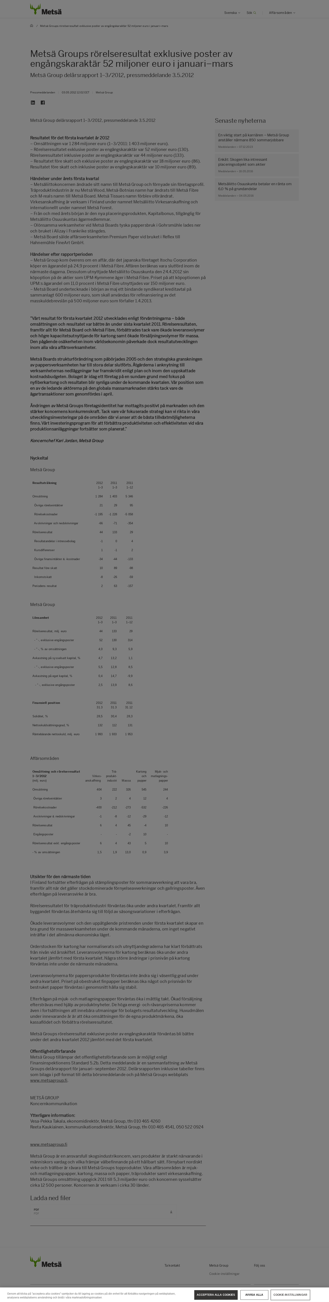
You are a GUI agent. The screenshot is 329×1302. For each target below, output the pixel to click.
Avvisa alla (254, 1294)
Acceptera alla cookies (216, 1294)
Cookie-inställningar (290, 1294)
